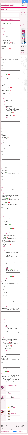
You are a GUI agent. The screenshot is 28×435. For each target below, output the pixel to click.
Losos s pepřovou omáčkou (13, 413)
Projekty (4, 431)
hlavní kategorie (2, 19)
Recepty (2, 410)
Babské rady (17, 425)
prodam (11, 402)
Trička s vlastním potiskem (23, 12)
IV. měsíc (2, 425)
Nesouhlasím (9, 23)
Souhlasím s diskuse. (4, 17)
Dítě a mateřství (7, 425)
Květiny (11, 396)
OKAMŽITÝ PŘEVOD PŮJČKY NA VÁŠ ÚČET (13, 385)
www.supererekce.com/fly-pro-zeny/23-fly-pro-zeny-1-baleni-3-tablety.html (12, 256)
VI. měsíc (2, 426)
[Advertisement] (11, 1)
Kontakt (8, 431)
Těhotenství (2, 423)
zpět (4, 19)
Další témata (19, 394)
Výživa (21, 423)
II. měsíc (2, 424)
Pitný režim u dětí (17, 426)
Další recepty (19, 421)
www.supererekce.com (12, 78)
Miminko (7, 423)
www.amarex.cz (13, 321)
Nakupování (12, 429)
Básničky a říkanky (7, 427)
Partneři (6, 431)
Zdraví (16, 423)
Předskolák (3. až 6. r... (23, 425)
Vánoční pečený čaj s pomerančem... (14, 410)
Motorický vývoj (7, 424)
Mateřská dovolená (2, 427)
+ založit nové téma (6, 19)
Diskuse (2, 385)
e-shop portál (20, 431)
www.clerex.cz (6, 192)
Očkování (16, 424)
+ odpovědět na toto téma (11, 19)
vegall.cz (3, 186)
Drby (11, 427)
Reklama (5, 431)
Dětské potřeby (12, 406)
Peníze (8, 392)
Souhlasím (7, 23)
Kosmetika (12, 428)
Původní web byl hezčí (23, 52)
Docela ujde (22, 51)
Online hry (21, 15)
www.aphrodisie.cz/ (11, 103)
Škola (11, 423)
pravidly (5, 17)
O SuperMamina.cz (2, 431)
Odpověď (2, 25)
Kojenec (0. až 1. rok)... (23, 424)
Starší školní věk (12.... (23, 426)
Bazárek (2, 395)
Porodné (2, 428)
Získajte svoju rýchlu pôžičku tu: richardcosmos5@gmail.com (12, 389)
